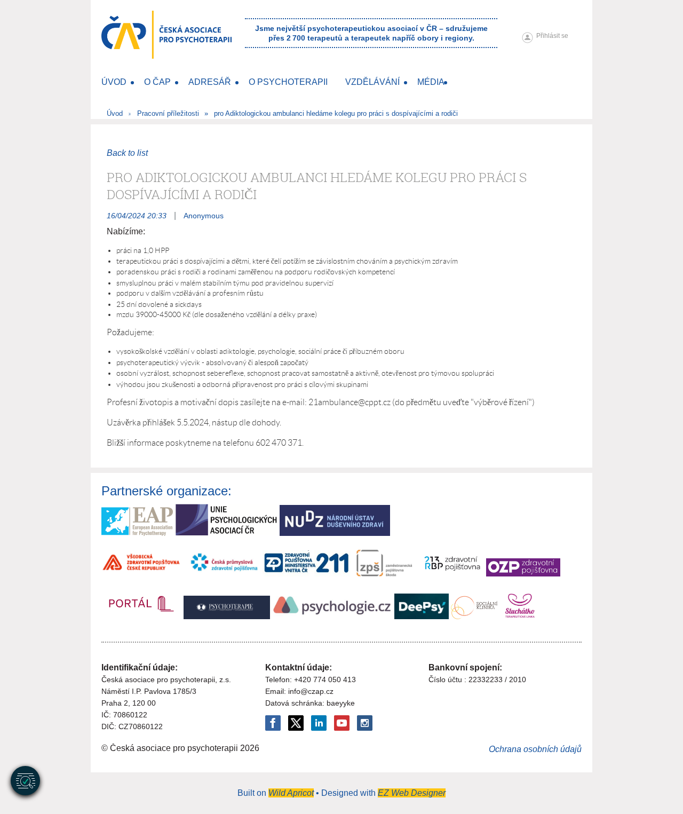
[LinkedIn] (319, 723)
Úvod (115, 113)
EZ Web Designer (412, 792)
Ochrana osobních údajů (535, 749)
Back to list (127, 152)
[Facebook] (273, 723)
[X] (296, 723)
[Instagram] (364, 723)
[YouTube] (342, 723)
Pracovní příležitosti (168, 113)
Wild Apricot (291, 792)
